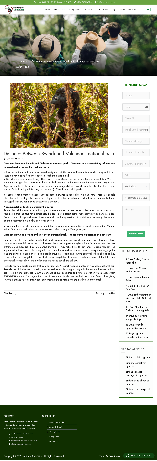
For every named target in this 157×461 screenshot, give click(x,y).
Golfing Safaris (54, 432)
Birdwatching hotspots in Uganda (138, 391)
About (122, 9)
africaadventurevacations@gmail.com (24, 440)
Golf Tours (103, 9)
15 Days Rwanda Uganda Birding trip (136, 326)
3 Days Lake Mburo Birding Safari (136, 269)
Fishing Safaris (54, 436)
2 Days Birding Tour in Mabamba (137, 261)
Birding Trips (59, 9)
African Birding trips (56, 427)
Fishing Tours (74, 9)
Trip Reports (89, 9)
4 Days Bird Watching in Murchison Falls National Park (138, 298)
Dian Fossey (10, 293)
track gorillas (26, 198)
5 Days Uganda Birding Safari (138, 278)
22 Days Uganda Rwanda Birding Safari (137, 335)
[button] (139, 455)
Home (47, 9)
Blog (113, 9)
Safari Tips (21, 159)
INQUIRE (132, 9)
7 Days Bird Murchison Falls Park (137, 287)
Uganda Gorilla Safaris (57, 422)
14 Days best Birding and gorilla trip (136, 317)
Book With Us (54, 441)
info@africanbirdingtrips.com (21, 444)
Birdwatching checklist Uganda (137, 382)
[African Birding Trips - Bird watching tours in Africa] (15, 9)
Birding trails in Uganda (138, 357)
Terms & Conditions (109, 456)
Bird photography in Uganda (136, 364)
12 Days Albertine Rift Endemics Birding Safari (138, 308)
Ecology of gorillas (105, 293)
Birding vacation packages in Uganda (136, 373)
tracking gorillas (78, 266)
